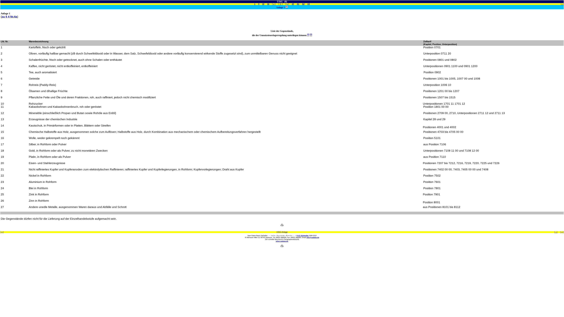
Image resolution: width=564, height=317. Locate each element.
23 (293, 4)
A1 (298, 4)
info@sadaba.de (313, 237)
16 (268, 4)
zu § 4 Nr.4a (9, 16)
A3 (308, 4)
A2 (303, 4)
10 (263, 4)
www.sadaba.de (282, 241)
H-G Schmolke (302, 235)
